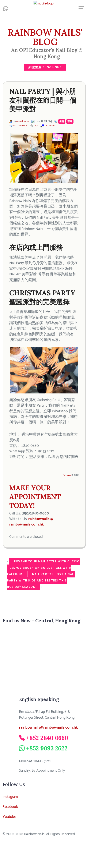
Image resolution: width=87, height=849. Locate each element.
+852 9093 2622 (47, 748)
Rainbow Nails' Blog (45, 36)
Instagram (10, 797)
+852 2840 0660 (47, 738)
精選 (69, 121)
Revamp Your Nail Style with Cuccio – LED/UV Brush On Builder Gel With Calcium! (43, 568)
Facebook (10, 807)
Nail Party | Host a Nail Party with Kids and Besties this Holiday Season (41, 580)
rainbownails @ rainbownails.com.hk (31, 522)
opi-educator (22, 121)
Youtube (9, 817)
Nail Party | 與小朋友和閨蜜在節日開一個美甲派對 (42, 100)
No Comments (20, 126)
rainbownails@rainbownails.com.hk (48, 727)
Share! (67, 475)
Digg (36, 126)
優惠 (61, 121)
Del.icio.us (50, 126)
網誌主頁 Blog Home (45, 67)
